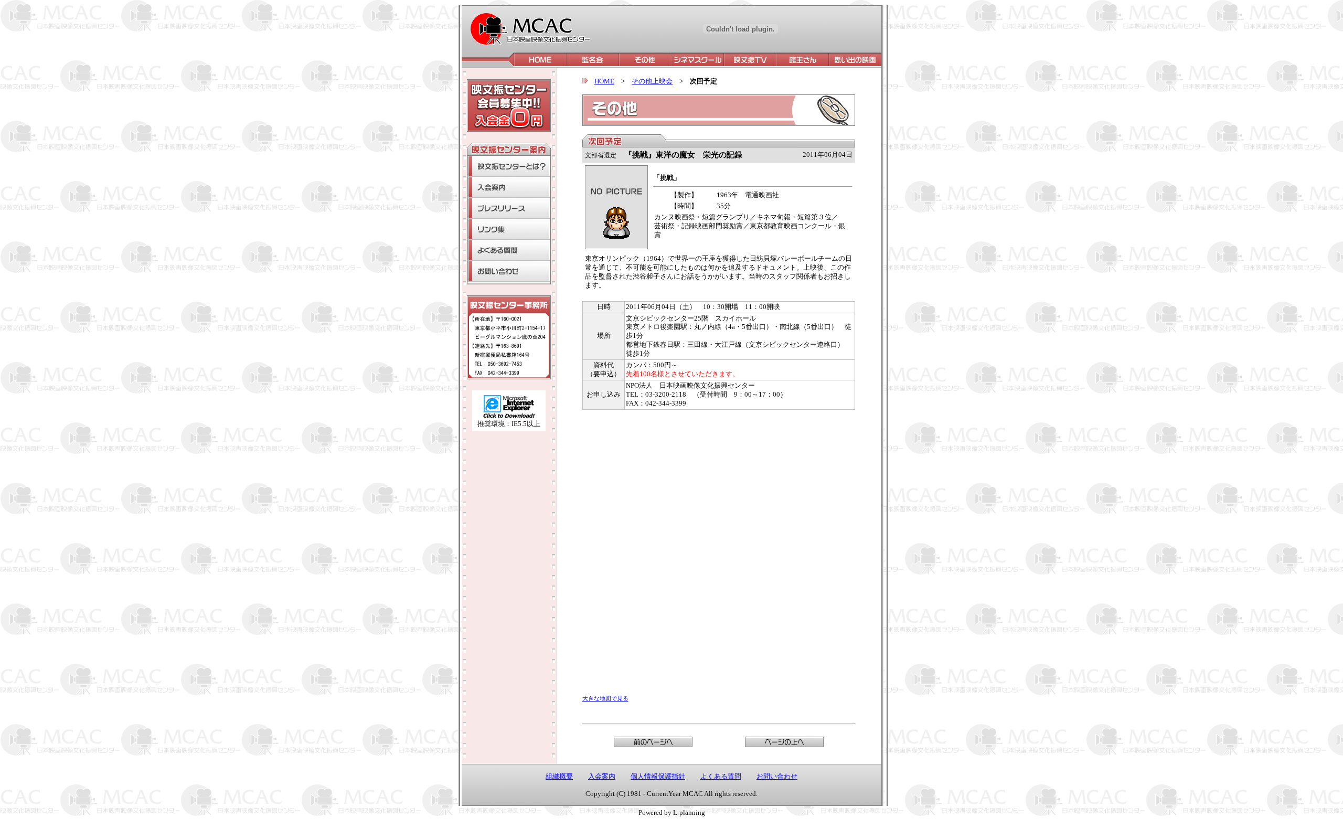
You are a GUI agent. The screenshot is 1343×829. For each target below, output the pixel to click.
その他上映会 (652, 81)
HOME (604, 81)
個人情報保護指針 (658, 776)
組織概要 (559, 776)
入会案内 (601, 776)
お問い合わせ (776, 776)
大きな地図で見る (605, 698)
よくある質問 (720, 776)
